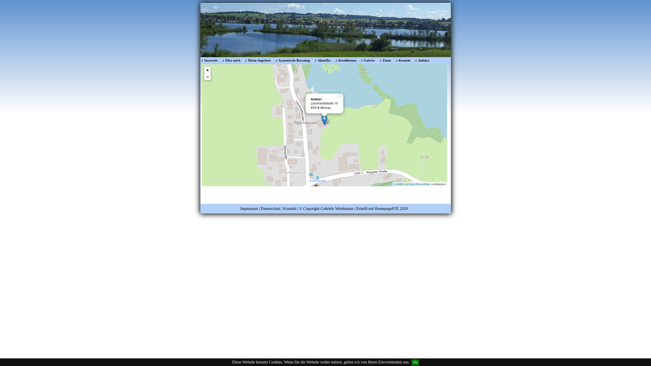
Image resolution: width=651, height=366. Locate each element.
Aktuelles (324, 60)
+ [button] (207, 70)
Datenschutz (270, 208)
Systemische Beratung (294, 60)
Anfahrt (423, 60)
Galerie (369, 60)
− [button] (207, 77)
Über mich (232, 60)
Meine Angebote (259, 60)
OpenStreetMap (419, 184)
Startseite (211, 60)
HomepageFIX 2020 (391, 208)
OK (415, 362)
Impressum (249, 208)
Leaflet (398, 184)
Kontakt (404, 60)
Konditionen (347, 60)
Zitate (386, 60)
